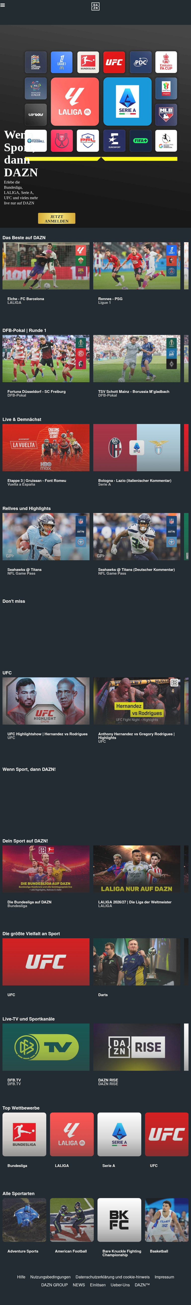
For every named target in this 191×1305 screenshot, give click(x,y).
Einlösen (98, 1285)
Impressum (164, 1277)
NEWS (79, 1285)
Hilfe (21, 1277)
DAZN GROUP (54, 1285)
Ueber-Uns (120, 1285)
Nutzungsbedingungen (50, 1277)
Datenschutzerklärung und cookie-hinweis (113, 1277)
